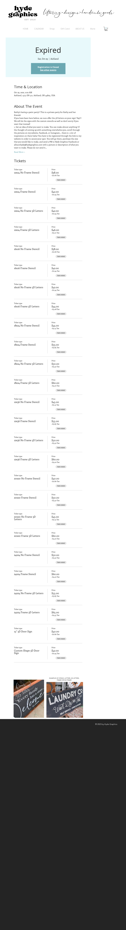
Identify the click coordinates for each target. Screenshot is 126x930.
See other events (48, 70)
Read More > (19, 152)
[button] (106, 29)
